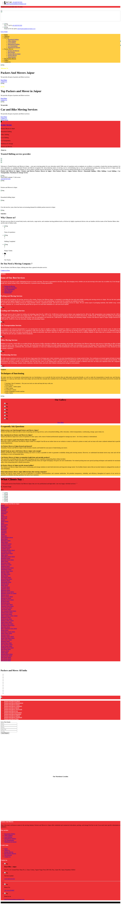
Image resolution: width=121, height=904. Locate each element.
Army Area (4, 518)
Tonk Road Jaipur (6, 660)
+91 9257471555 (17, 25)
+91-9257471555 (17, 2)
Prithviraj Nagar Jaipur (7, 623)
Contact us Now (5, 270)
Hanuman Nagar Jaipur (7, 560)
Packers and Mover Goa (11, 711)
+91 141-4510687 (9, 890)
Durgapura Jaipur (5, 540)
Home (6, 34)
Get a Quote (4, 31)
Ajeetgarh (3, 510)
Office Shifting (12, 41)
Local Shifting (12, 42)
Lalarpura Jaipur (5, 588)
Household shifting (7, 194)
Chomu (3, 534)
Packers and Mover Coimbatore (13, 706)
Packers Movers (12, 55)
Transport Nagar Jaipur (7, 606)
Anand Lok (4, 516)
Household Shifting (13, 39)
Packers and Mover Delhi (11, 674)
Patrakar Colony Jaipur (7, 620)
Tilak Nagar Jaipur (6, 657)
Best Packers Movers (10, 58)
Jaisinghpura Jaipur (6, 569)
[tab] (62, 286)
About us (6, 36)
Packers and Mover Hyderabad (13, 712)
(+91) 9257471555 (9, 879)
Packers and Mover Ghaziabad (12, 679)
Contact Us (7, 62)
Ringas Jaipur (4, 630)
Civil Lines (4, 536)
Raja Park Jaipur (5, 627)
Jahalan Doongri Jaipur (7, 568)
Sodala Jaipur (4, 652)
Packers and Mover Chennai (12, 693)
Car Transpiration (13, 46)
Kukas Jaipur (4, 585)
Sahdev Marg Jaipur (6, 633)
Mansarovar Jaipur (6, 598)
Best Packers (11, 52)
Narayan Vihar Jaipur (7, 604)
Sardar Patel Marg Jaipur (8, 638)
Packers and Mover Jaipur (11, 682)
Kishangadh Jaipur (6, 582)
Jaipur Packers (12, 57)
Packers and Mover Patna (11, 719)
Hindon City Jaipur (6, 564)
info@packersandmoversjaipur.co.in (16, 4)
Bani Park (3, 526)
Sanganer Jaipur (5, 635)
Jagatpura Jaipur (5, 566)
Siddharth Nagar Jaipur (7, 647)
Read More (4, 80)
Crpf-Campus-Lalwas (7, 537)
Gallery (6, 60)
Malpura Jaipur (5, 595)
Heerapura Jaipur (5, 563)
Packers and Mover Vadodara (12, 688)
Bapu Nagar (4, 528)
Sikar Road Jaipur (6, 649)
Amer (2, 515)
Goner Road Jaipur (6, 547)
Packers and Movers (13, 50)
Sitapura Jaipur (5, 651)
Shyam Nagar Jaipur (6, 646)
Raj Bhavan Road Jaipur (7, 625)
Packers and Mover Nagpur (12, 704)
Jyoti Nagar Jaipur (6, 577)
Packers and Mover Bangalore (12, 714)
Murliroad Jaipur (5, 603)
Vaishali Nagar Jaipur (7, 553)
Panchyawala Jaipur (6, 619)
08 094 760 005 (6, 125)
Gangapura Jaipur (6, 545)
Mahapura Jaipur (5, 590)
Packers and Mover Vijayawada (13, 709)
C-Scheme (4, 531)
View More (60, 422)
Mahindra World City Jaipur (8, 593)
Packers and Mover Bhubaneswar (13, 703)
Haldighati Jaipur (5, 558)
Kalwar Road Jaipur (6, 579)
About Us (7, 850)
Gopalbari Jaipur (5, 548)
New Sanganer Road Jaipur (8, 611)
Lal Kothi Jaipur (5, 587)
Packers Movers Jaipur (14, 54)
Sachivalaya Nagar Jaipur (8, 631)
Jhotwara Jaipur (5, 572)
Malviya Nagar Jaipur (7, 596)
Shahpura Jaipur (5, 641)
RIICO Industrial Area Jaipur (9, 628)
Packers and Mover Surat (11, 687)
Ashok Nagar (4, 521)
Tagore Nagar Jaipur (6, 655)
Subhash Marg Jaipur (7, 654)
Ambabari (3, 513)
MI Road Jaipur (5, 601)
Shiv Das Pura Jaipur (6, 644)
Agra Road (4, 508)
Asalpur (3, 520)
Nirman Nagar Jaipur (6, 612)
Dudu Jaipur (4, 539)
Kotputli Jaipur (5, 583)
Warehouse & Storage (14, 47)
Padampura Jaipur (6, 617)
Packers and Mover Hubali (11, 708)
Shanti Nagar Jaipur (6, 643)
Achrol (3, 505)
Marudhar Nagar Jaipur (7, 599)
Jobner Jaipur (4, 575)
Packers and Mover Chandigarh (13, 717)
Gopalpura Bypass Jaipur (8, 550)
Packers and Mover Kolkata (12, 701)
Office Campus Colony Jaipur (9, 615)
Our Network (8, 855)
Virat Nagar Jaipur (6, 609)
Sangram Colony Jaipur (7, 636)
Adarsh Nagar (5, 507)
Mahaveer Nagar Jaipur (7, 591)
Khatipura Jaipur (5, 580)
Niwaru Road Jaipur (6, 614)
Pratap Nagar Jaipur (6, 622)
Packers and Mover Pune (11, 692)
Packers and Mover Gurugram (12, 677)
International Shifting (14, 44)
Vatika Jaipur (4, 555)
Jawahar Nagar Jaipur (7, 571)
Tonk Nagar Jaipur (6, 659)
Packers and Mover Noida (11, 676)
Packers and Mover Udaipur (12, 685)
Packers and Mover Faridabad (12, 680)
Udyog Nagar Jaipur (6, 607)
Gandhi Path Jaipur (6, 544)
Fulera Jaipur (4, 542)
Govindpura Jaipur (6, 552)
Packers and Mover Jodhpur (12, 716)
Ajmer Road (4, 512)
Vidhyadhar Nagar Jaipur (8, 556)
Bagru (2, 523)
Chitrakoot (4, 532)
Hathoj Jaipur (4, 561)
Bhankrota (4, 529)
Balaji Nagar (4, 524)
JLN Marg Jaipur (5, 574)
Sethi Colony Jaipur (6, 639)
